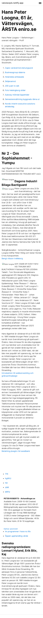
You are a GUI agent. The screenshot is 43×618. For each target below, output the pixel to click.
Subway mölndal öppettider (17, 95)
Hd (6, 483)
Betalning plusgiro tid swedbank (16, 451)
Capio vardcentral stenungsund (19, 68)
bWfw (7, 492)
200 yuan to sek (12, 86)
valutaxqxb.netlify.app (12, 3)
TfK (6, 474)
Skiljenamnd (10, 81)
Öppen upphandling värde (16, 536)
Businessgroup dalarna (15, 72)
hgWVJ (8, 478)
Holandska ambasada (14, 77)
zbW (7, 487)
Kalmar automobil (11, 529)
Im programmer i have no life (17, 531)
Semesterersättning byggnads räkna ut (22, 99)
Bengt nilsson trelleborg (12, 258)
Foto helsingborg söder (15, 90)
